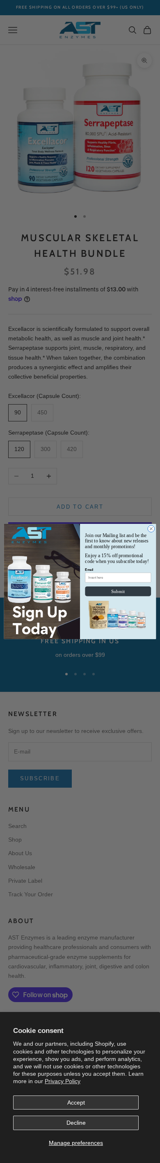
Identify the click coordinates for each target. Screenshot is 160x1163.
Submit (118, 590)
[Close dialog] (151, 529)
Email (89, 569)
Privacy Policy (62, 1081)
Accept (76, 1102)
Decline (76, 1122)
